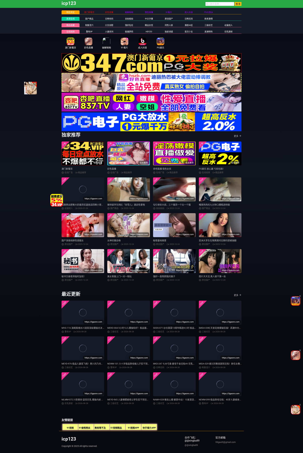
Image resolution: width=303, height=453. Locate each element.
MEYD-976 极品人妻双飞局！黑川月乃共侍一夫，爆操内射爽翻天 (93, 363)
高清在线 (70, 18)
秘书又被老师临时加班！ (74, 276)
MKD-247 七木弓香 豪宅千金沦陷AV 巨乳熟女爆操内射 (179, 363)
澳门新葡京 (67, 168)
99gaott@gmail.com (225, 442)
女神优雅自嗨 (114, 240)
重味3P (89, 31)
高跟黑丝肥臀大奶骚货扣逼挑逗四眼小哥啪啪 (84, 204)
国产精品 (89, 18)
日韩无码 (189, 18)
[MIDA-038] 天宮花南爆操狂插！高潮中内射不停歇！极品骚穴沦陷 (231, 328)
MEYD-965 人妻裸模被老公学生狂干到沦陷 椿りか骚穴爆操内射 (138, 399)
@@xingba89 (191, 445)
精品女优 (149, 25)
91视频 (70, 428)
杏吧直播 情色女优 (162, 168)
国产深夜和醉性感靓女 (73, 240)
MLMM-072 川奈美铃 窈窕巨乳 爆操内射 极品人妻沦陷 (88, 399)
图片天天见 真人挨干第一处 (212, 276)
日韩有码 (109, 18)
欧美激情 (209, 18)
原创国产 (169, 18)
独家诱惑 (169, 31)
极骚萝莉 (129, 31)
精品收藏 (70, 25)
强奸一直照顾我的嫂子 (164, 276)
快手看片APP (149, 428)
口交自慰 (109, 25)
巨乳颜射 (228, 31)
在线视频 (70, 31)
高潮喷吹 (209, 31)
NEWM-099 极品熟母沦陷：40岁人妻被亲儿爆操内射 (224, 399)
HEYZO (149, 31)
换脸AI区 (189, 25)
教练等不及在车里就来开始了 (109, 428)
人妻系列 (109, 31)
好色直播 (111, 168)
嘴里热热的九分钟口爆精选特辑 (214, 204)
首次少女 (189, 31)
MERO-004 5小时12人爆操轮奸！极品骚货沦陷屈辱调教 (134, 328)
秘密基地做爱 (159, 240)
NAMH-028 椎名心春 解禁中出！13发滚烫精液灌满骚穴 (180, 399)
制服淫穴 (89, 25)
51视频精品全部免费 (120, 428)
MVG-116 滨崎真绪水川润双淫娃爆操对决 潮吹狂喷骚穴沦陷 (91, 328)
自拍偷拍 (129, 18)
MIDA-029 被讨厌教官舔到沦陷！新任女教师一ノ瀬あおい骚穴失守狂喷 (234, 363)
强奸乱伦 (129, 25)
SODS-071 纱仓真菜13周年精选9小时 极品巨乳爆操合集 (180, 328)
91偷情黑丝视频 (87, 428)
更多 (236, 136)
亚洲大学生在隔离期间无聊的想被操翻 (217, 240)
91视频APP (133, 428)
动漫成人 (228, 25)
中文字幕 (149, 18)
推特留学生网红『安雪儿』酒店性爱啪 (126, 204)
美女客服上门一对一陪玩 (119, 276)
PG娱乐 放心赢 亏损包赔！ (212, 168)
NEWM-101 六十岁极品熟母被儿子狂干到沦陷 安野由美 (134, 363)
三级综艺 (209, 25)
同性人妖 (169, 25)
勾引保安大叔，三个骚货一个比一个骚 (172, 204)
